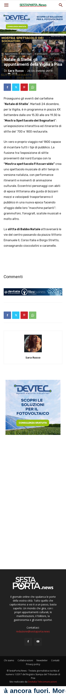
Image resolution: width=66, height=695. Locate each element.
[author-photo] (33, 352)
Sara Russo (16, 71)
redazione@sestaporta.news (33, 631)
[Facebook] (7, 87)
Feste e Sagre (26, 54)
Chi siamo (9, 660)
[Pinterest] (24, 87)
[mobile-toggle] (6, 5)
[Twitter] (15, 87)
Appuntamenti (11, 54)
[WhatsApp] (32, 87)
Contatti (55, 660)
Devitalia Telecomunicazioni (42, 681)
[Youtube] (38, 641)
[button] (61, 5)
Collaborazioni (25, 660)
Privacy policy (33, 664)
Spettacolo (54, 54)
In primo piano (41, 54)
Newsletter (42, 660)
